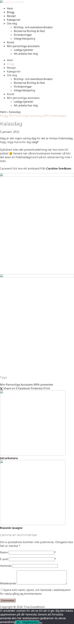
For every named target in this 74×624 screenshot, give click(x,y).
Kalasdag (11, 124)
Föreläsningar (23, 35)
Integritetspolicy (24, 38)
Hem (10, 8)
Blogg (10, 12)
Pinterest (37, 388)
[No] (41, 622)
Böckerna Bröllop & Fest (29, 31)
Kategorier (14, 20)
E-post (4, 559)
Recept (11, 16)
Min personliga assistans (23, 46)
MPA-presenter (43, 384)
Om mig (12, 23)
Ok (18, 622)
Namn (4, 552)
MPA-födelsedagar (55, 116)
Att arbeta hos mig (26, 54)
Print (46, 388)
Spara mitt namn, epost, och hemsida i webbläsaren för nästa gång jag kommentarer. (35, 592)
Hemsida (5, 566)
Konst (10, 42)
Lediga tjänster (23, 50)
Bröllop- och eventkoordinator (33, 27)
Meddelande (8, 583)
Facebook (24, 388)
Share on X (10, 388)
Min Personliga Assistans (25, 116)
